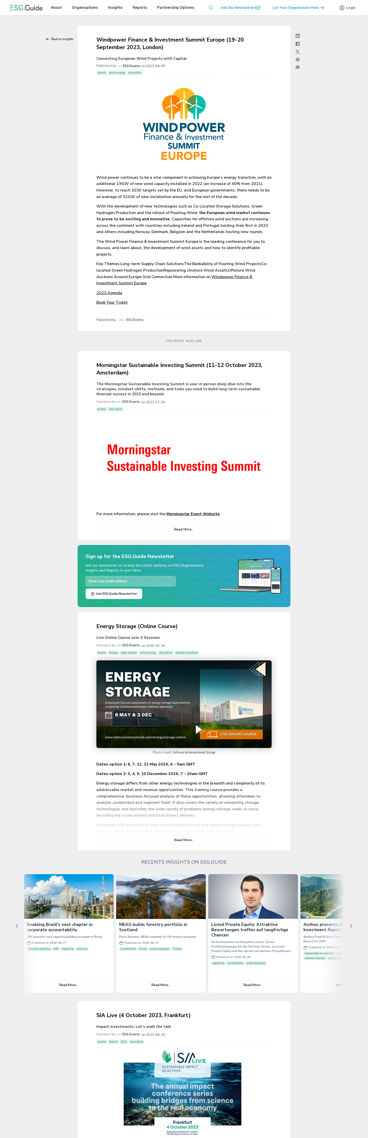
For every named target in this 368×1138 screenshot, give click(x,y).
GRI (56, 949)
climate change (315, 958)
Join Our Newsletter (237, 7)
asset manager (159, 949)
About (56, 7)
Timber (177, 949)
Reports (140, 7)
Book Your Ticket (112, 302)
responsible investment (319, 953)
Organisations (85, 7)
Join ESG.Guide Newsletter (116, 594)
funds (143, 949)
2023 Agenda (109, 293)
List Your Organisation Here (296, 7)
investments (128, 949)
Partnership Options (175, 7)
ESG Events (131, 66)
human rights (337, 958)
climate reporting (39, 949)
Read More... (184, 529)
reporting (68, 949)
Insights (115, 7)
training (82, 949)
